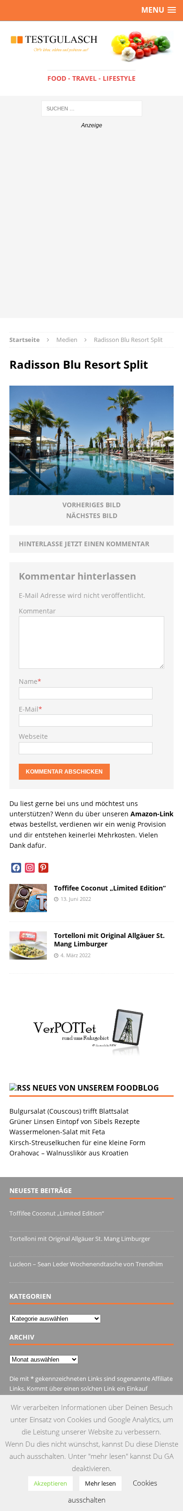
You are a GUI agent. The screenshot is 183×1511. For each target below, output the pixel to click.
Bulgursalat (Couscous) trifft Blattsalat (69, 1111)
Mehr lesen (100, 1483)
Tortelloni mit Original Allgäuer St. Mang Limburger (109, 939)
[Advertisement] (91, 226)
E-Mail (28, 709)
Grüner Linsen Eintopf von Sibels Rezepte (74, 1121)
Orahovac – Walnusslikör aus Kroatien (69, 1152)
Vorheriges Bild (91, 504)
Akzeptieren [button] (50, 1483)
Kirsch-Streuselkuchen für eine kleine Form (77, 1142)
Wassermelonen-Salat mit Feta (57, 1131)
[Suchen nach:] (91, 107)
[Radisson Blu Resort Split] (91, 489)
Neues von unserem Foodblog (95, 1088)
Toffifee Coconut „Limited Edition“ (110, 887)
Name (28, 681)
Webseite (33, 736)
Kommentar (37, 610)
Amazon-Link (152, 813)
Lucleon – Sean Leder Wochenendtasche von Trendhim (86, 1264)
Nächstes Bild (91, 515)
